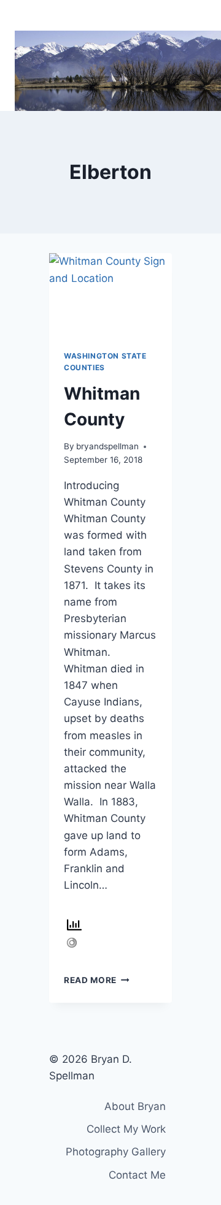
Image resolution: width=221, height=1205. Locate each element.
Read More (97, 980)
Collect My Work (126, 1129)
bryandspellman (107, 446)
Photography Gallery (116, 1152)
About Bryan (135, 1106)
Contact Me (137, 1175)
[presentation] (110, 294)
